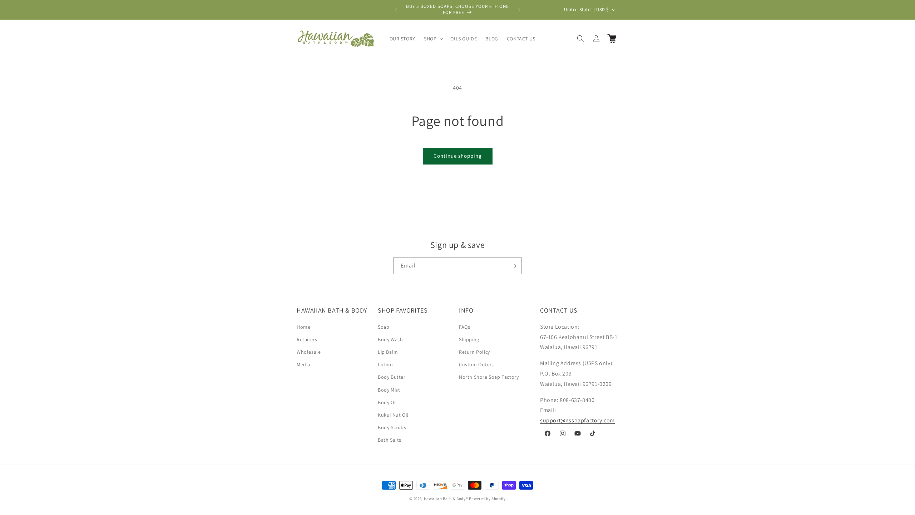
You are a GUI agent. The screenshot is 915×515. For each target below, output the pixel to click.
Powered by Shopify (487, 498)
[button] (433, 38)
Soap (383, 327)
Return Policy (474, 352)
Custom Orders (476, 364)
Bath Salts (389, 440)
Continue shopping (458, 155)
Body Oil (387, 402)
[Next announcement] (519, 9)
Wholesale (309, 352)
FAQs (464, 327)
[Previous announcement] (396, 9)
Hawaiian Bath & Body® (446, 498)
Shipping (469, 339)
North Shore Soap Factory (489, 377)
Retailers (307, 339)
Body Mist (389, 390)
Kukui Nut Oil (393, 415)
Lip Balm (388, 352)
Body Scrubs (392, 427)
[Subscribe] (513, 266)
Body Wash (390, 339)
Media (303, 364)
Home (303, 327)
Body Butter (392, 377)
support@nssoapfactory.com (577, 420)
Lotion (385, 364)
